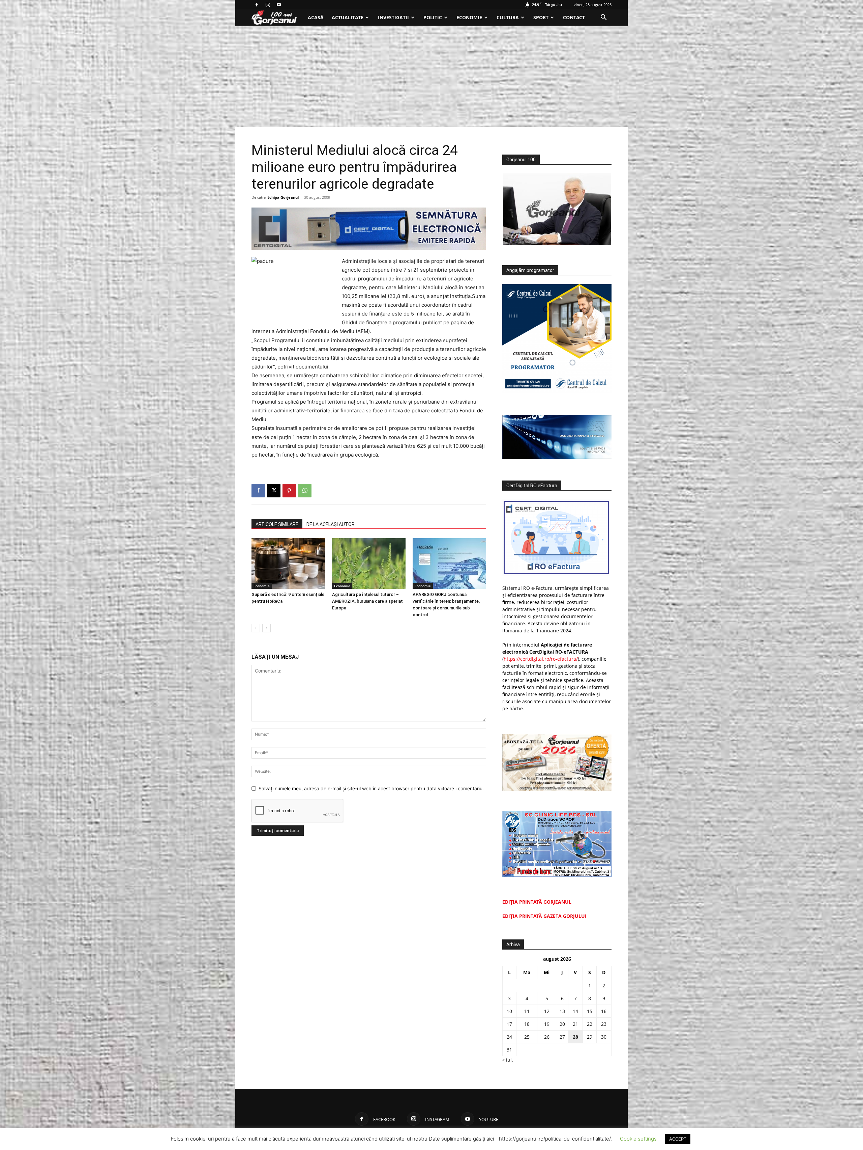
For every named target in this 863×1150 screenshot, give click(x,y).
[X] (273, 490)
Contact (574, 17)
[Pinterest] (289, 490)
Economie (469, 17)
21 (575, 1024)
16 (603, 1011)
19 (546, 1024)
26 (546, 1037)
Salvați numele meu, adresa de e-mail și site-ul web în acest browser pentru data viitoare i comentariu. (371, 788)
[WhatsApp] (304, 490)
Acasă (316, 17)
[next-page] (266, 628)
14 (575, 1011)
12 (546, 1011)
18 (527, 1024)
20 (562, 1024)
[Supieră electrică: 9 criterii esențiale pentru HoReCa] (288, 563)
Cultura (508, 17)
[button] (603, 18)
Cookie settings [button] (638, 1138)
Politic (432, 17)
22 (589, 1024)
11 (527, 1011)
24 (509, 1037)
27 (562, 1037)
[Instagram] (268, 4)
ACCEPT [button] (677, 1139)
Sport (540, 17)
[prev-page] (255, 628)
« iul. (507, 1060)
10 (509, 1011)
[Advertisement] (431, 76)
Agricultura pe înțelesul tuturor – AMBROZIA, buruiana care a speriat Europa (367, 601)
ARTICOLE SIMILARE (277, 524)
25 (527, 1037)
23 (603, 1024)
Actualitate (347, 17)
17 (509, 1024)
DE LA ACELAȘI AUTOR (330, 524)
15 (589, 1011)
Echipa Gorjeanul (283, 197)
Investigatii (393, 17)
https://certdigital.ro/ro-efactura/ (541, 659)
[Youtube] (279, 4)
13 (562, 1011)
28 (575, 1037)
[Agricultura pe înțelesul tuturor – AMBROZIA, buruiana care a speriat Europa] (369, 563)
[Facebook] (256, 4)
